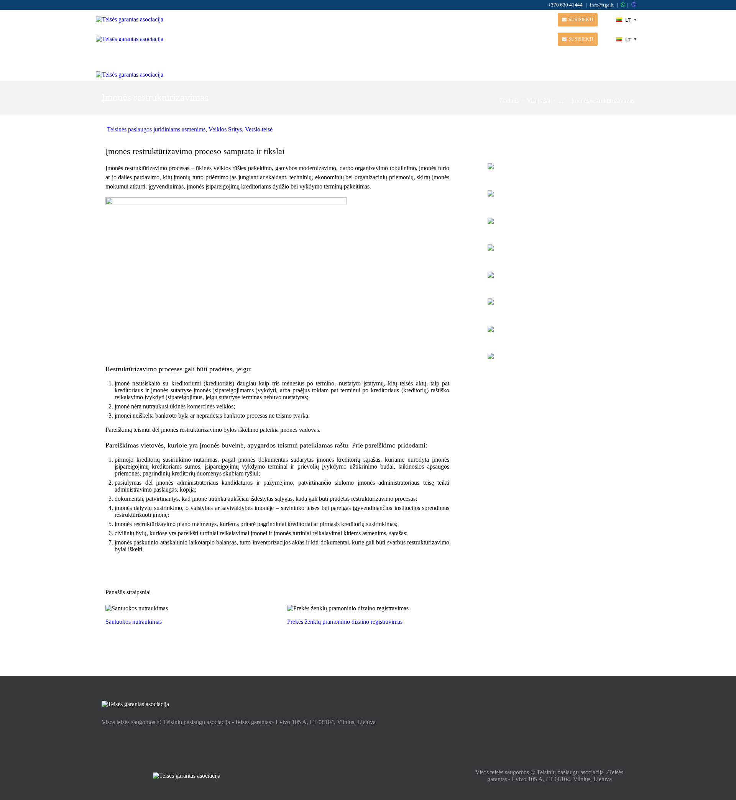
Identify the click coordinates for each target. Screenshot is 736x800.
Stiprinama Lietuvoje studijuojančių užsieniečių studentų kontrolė (556, 170)
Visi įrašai (538, 100)
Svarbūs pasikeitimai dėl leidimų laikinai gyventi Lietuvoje (558, 197)
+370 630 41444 (565, 5)
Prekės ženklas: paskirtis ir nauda (553, 328)
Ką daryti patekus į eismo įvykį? (551, 301)
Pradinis (509, 100)
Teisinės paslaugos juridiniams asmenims (156, 129)
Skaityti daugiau (187, 608)
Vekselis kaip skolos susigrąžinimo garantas (553, 278)
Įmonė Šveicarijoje (533, 220)
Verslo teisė (259, 129)
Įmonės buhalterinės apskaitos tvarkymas (548, 359)
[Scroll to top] (719, 789)
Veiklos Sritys (225, 129)
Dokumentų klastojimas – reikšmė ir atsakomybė (556, 251)
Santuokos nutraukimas (133, 621)
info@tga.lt (602, 5)
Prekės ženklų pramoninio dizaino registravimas (344, 621)
